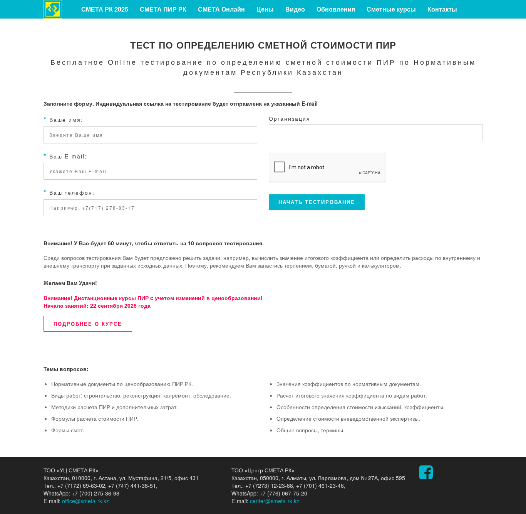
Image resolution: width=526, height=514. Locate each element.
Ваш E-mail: (65, 156)
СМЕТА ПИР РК (163, 9)
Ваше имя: (63, 119)
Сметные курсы (391, 9)
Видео (295, 9)
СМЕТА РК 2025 (104, 9)
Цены (265, 9)
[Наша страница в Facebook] (426, 476)
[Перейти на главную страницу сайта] (53, 8)
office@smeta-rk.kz (85, 501)
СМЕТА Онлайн (221, 9)
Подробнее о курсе (88, 323)
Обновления (336, 9)
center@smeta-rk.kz (274, 501)
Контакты (442, 9)
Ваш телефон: (69, 192)
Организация (289, 118)
